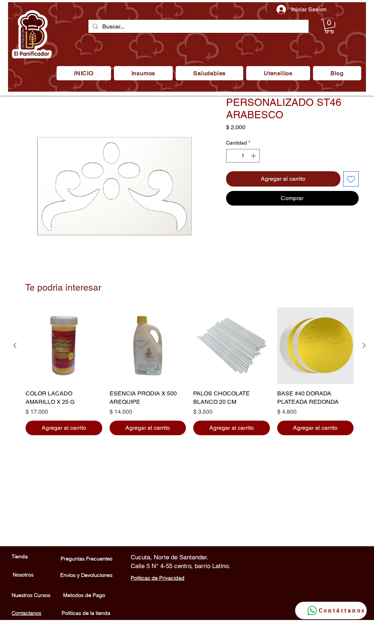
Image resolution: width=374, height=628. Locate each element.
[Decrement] (231, 155)
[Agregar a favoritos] (351, 179)
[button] (143, 73)
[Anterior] (15, 345)
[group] (190, 371)
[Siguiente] (364, 345)
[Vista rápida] (64, 345)
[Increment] (254, 155)
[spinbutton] (242, 155)
